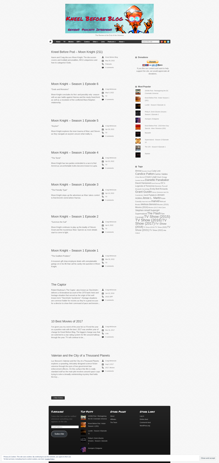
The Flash (154, 213)
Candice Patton (144, 173)
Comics (87, 42)
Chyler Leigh (151, 177)
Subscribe (59, 434)
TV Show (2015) (157, 217)
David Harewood (143, 183)
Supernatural (141, 214)
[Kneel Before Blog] (109, 18)
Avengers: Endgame (152, 119)
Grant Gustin (143, 191)
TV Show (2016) (148, 220)
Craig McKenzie (110, 89)
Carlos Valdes (161, 174)
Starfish (147, 154)
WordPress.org (145, 426)
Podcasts (112, 42)
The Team (113, 422)
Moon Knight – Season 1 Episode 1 (74, 250)
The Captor (58, 284)
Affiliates (113, 419)
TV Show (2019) (149, 227)
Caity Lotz (156, 171)
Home (58, 42)
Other (95, 42)
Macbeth (148, 133)
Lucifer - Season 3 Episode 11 (155, 105)
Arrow (138, 170)
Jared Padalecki (150, 195)
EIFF (79, 42)
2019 (107, 297)
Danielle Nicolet (140, 180)
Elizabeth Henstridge (142, 189)
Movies (71, 42)
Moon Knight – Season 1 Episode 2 (74, 216)
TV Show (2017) (151, 221)
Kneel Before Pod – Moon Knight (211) (77, 52)
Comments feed (145, 422)
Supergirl (154, 210)
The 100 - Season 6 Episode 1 (155, 147)
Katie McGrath (146, 201)
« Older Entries (58, 398)
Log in (142, 416)
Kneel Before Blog (111, 57)
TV (64, 42)
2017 (107, 368)
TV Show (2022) (156, 230)
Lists (103, 42)
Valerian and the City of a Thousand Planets (80, 355)
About (121, 42)
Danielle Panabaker (157, 179)
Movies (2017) (153, 207)
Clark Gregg (162, 177)
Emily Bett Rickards (159, 189)
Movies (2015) (163, 204)
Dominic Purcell (161, 186)
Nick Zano (162, 207)
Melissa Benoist (149, 204)
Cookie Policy (49, 459)
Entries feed (144, 419)
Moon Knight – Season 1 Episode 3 (74, 184)
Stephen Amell (142, 210)
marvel (155, 201)
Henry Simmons (157, 192)
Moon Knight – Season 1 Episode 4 (74, 152)
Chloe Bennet (140, 177)
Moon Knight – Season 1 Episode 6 (74, 84)
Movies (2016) (141, 207)
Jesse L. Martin (151, 198)
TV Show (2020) (161, 227)
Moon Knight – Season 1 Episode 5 (74, 120)
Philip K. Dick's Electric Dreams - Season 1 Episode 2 (97, 440)
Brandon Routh (146, 171)
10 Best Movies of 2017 (67, 321)
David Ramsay (155, 183)
